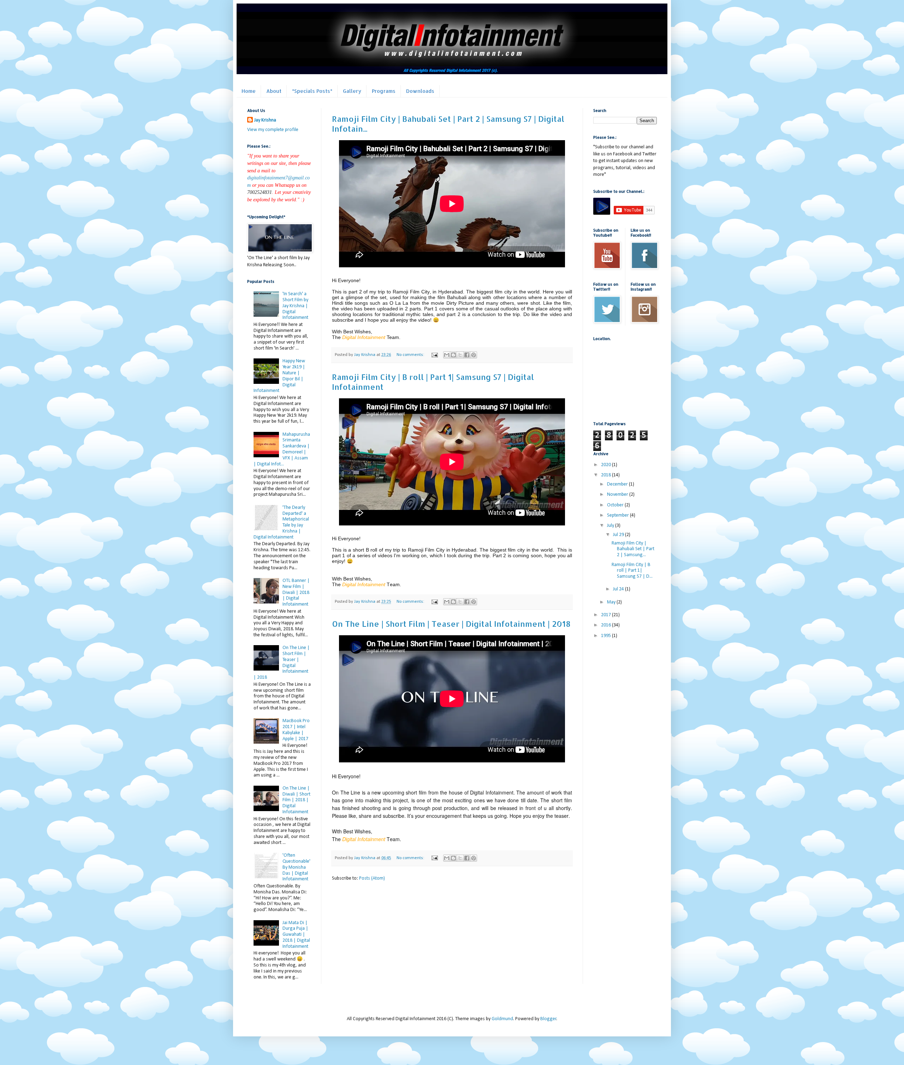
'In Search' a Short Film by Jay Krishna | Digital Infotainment (295, 305)
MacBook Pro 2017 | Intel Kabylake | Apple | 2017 (296, 729)
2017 (606, 615)
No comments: (411, 355)
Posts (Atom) (372, 878)
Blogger (548, 1019)
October (616, 505)
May (612, 602)
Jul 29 (619, 534)
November (618, 494)
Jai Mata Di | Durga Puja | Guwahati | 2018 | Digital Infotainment (296, 934)
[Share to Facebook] (466, 354)
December (618, 484)
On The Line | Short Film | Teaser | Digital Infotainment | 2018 (451, 624)
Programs (384, 91)
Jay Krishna (265, 120)
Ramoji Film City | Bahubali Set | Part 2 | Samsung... (633, 549)
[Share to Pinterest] (473, 354)
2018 (606, 475)
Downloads (420, 91)
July (611, 525)
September (618, 515)
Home (249, 91)
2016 (606, 625)
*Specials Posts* (312, 91)
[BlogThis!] (453, 354)
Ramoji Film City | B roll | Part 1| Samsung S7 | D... (632, 570)
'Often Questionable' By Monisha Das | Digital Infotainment (296, 867)
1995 (606, 635)
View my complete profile (272, 129)
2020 (606, 465)
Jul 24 (619, 589)
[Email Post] (434, 355)
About (273, 91)
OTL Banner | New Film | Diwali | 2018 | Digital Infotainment (296, 592)
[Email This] (446, 354)
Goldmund (502, 1019)
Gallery (352, 91)
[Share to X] (460, 354)
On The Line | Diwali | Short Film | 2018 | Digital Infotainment (296, 800)
